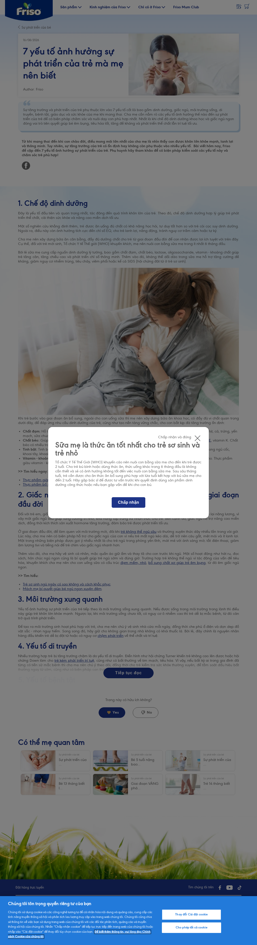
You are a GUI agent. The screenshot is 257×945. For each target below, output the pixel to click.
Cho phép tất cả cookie (191, 927)
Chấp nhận (128, 502)
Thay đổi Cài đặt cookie (191, 914)
